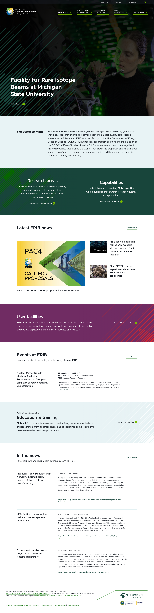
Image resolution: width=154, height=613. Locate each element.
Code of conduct (73, 605)
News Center (132, 2)
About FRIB (104, 2)
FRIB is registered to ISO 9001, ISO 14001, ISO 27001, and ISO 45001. (58, 595)
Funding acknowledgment (22, 605)
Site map (36, 605)
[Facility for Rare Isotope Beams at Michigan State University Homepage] (21, 11)
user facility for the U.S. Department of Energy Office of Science (27, 593)
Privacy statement (47, 605)
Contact (9, 605)
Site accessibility (60, 605)
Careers (118, 2)
